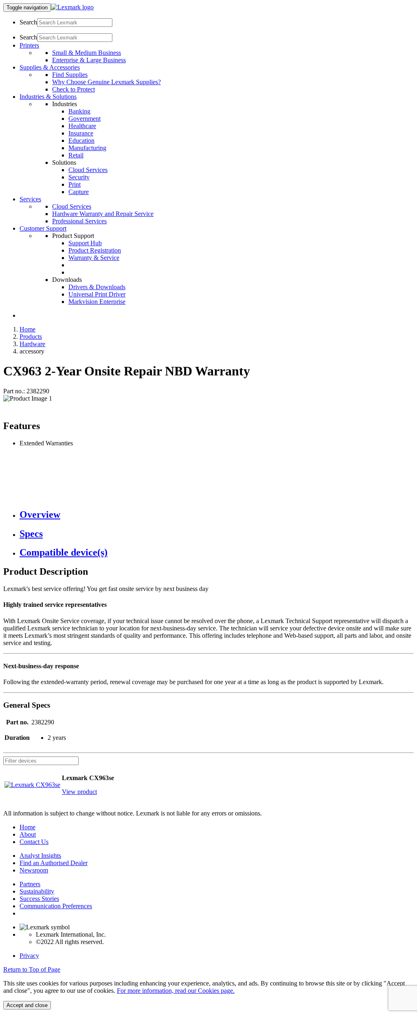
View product (79, 791)
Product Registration (94, 250)
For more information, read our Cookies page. (176, 990)
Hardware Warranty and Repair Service (103, 213)
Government (84, 118)
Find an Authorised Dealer (54, 862)
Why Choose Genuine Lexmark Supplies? (106, 81)
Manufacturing (87, 147)
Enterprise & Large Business (89, 60)
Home (27, 329)
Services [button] (30, 199)
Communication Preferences (56, 906)
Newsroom (34, 870)
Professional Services (79, 221)
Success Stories (39, 898)
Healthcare (82, 125)
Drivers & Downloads (96, 286)
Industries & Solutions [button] (48, 96)
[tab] (217, 514)
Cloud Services (88, 169)
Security (79, 177)
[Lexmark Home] (72, 7)
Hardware (32, 343)
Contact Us (34, 841)
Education (81, 140)
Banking (79, 111)
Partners (30, 884)
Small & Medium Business (86, 52)
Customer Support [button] (43, 228)
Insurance (80, 133)
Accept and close (27, 1005)
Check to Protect (73, 89)
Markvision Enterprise (96, 301)
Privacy (29, 955)
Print (74, 184)
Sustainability (37, 891)
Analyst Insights (40, 855)
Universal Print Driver (96, 294)
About (28, 834)
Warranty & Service (93, 257)
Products (31, 336)
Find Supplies (70, 74)
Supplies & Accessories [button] (50, 67)
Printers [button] (29, 45)
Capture (78, 191)
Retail (75, 155)
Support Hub (85, 243)
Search (28, 22)
